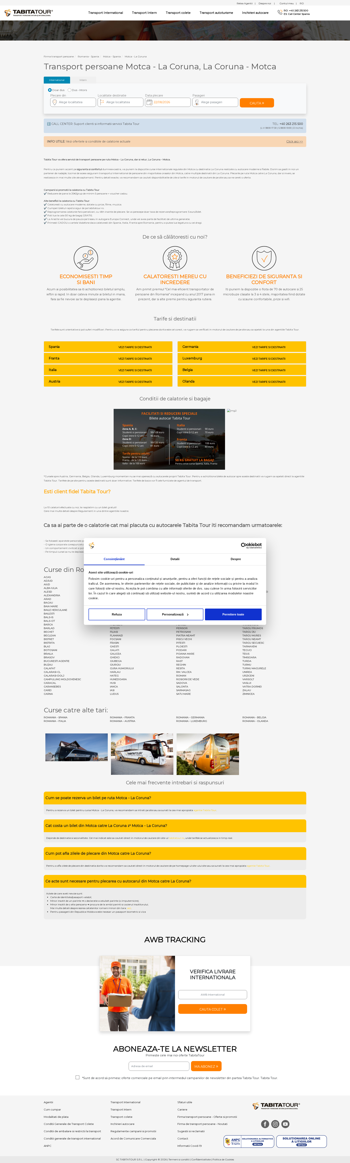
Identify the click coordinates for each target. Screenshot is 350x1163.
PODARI (181, 650)
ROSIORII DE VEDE (187, 679)
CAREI (47, 690)
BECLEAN (50, 635)
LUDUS (114, 693)
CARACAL (50, 682)
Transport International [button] (105, 13)
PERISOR (182, 628)
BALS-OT (49, 620)
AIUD (47, 584)
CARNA (48, 693)
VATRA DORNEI (252, 686)
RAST (179, 660)
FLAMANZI (116, 635)
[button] (215, 102)
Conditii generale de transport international (72, 1100)
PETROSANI (183, 631)
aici (129, 870)
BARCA (48, 624)
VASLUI (246, 682)
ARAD (47, 598)
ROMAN (181, 675)
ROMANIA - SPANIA (55, 717)
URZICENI (248, 675)
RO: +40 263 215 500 (296, 10)
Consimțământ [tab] (114, 559)
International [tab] (56, 79)
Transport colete (178, 13)
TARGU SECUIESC (253, 642)
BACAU (48, 602)
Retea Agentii (246, 3)
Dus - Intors (79, 90)
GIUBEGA (116, 660)
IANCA (114, 686)
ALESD (48, 591)
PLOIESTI (181, 646)
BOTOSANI (50, 650)
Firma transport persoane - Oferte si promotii (207, 1078)
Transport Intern (144, 13)
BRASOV (49, 657)
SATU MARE (183, 693)
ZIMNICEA (248, 693)
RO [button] (302, 3)
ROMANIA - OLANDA (255, 720)
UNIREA (247, 671)
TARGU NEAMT (251, 639)
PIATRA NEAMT (185, 635)
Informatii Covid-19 (189, 1107)
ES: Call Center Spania (297, 14)
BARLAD (49, 628)
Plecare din (58, 95)
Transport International (125, 1064)
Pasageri (198, 95)
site (151, 772)
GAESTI (114, 646)
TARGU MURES (251, 635)
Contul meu (288, 3)
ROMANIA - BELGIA (254, 717)
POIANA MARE (185, 653)
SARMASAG (183, 690)
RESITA (180, 668)
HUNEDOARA (118, 679)
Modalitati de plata (56, 1078)
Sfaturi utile (184, 1064)
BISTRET (49, 639)
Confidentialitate (201, 1121)
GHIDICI (115, 657)
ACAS (47, 577)
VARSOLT (248, 679)
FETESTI (115, 628)
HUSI (113, 682)
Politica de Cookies (223, 1121)
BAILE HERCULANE (55, 609)
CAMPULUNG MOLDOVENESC (62, 679)
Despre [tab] (236, 559)
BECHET (49, 631)
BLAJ (47, 646)
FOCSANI (115, 639)
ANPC (47, 1107)
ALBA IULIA (51, 588)
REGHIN (181, 664)
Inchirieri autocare (255, 13)
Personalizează (173, 614)
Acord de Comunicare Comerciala (133, 1100)
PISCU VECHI (184, 639)
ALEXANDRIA (52, 595)
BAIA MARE (51, 606)
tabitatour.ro (176, 800)
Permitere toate (233, 614)
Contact (182, 1100)
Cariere (182, 1071)
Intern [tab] (83, 79)
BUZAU (48, 664)
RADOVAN (182, 657)
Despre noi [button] (267, 3)
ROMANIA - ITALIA (55, 720)
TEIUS (245, 653)
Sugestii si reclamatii (191, 1093)
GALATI (114, 650)
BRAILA (48, 653)
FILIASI (114, 631)
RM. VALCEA (184, 671)
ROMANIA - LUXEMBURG (191, 720)
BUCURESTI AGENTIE (56, 660)
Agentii (48, 1064)
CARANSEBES (52, 686)
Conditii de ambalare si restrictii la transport (72, 1093)
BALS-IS (48, 617)
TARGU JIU (249, 631)
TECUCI (247, 650)
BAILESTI (49, 613)
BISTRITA (49, 642)
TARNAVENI (249, 646)
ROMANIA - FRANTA (122, 717)
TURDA (246, 660)
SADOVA (181, 682)
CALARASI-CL (52, 671)
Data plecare (154, 95)
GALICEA (115, 653)
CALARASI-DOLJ (54, 675)
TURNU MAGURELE (254, 668)
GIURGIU (115, 664)
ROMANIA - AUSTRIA (122, 720)
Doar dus (58, 90)
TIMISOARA (249, 657)
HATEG (114, 675)
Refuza (117, 614)
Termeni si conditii (179, 1121)
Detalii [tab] (175, 559)
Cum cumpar (52, 1071)
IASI (112, 690)
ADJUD (48, 580)
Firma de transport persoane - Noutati (202, 1086)
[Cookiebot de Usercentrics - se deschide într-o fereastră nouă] (244, 546)
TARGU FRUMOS (252, 628)
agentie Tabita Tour (205, 772)
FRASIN (114, 642)
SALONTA (182, 686)
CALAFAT (49, 668)
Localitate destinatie (112, 95)
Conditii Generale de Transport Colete (69, 1086)
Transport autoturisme (216, 13)
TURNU (246, 664)
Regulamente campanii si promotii (133, 1093)
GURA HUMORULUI (122, 668)
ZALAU (246, 690)
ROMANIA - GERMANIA (190, 717)
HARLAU (115, 671)
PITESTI (180, 642)
